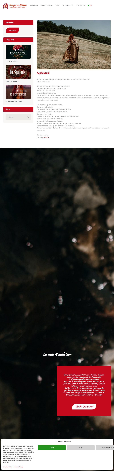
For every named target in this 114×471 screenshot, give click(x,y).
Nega (80, 447)
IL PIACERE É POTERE (14, 101)
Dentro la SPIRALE (12, 81)
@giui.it (46, 137)
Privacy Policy (18, 467)
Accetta (51, 447)
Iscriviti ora (12, 30)
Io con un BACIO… (12, 61)
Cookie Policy (7, 467)
